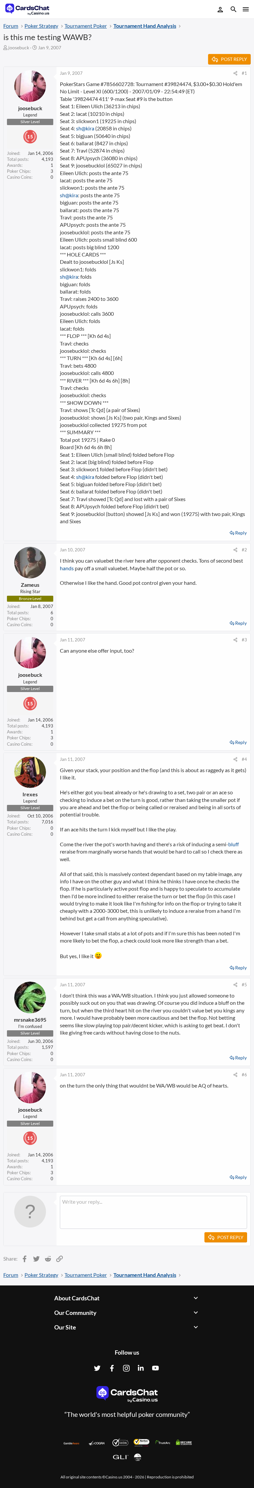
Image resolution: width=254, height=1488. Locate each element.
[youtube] (155, 1368)
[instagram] (126, 1368)
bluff (233, 844)
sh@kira (85, 128)
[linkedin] (141, 1368)
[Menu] (245, 9)
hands (67, 568)
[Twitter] (97, 1368)
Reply (241, 532)
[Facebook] (112, 1368)
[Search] (233, 10)
